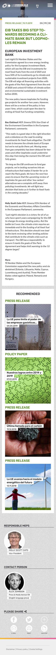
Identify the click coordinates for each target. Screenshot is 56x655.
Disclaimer (10, 649)
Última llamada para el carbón (24, 425)
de (49, 23)
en (41, 23)
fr (45, 23)
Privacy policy (22, 649)
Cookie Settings (35, 649)
